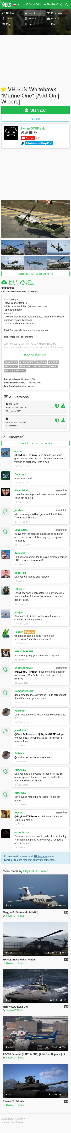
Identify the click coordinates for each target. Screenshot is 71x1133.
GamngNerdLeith (24, 691)
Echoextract (21, 529)
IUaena (18, 812)
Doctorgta (20, 474)
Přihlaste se (40, 856)
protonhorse (21, 832)
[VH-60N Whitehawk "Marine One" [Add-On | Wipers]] (35, 219)
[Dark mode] (61, 4)
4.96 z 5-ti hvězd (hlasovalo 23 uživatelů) (19, 291)
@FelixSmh (21, 734)
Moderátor (29, 632)
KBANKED (20, 769)
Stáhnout (38, 110)
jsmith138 (20, 730)
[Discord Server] (35, 132)
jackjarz (18, 612)
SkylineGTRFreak (33, 128)
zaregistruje (11, 859)
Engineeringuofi (23, 667)
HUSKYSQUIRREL (24, 651)
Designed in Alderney (13, 1118)
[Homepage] (22, 132)
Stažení (12, 284)
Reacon (18, 631)
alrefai (18, 451)
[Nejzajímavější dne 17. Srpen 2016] (3, 89)
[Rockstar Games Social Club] (31, 132)
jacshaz (18, 510)
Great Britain (21, 490)
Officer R (19, 589)
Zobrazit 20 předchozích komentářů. (35, 443)
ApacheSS (20, 553)
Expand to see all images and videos (35, 273)
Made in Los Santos (12, 1122)
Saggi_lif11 (21, 572)
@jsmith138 (21, 757)
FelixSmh (19, 710)
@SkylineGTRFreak (25, 455)
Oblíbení (30, 284)
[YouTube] (26, 132)
